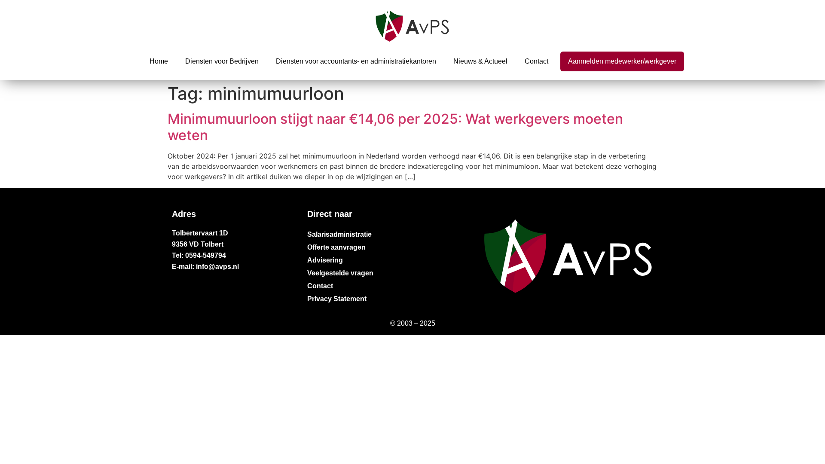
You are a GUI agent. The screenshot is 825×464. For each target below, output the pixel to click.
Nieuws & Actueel (480, 61)
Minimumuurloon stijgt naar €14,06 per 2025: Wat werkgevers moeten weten (395, 126)
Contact (536, 61)
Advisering (325, 260)
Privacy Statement (337, 298)
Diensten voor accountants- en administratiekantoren (356, 61)
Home (159, 61)
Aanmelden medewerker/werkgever (622, 61)
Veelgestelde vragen (340, 273)
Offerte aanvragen (336, 247)
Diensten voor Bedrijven (222, 61)
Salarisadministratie (339, 234)
